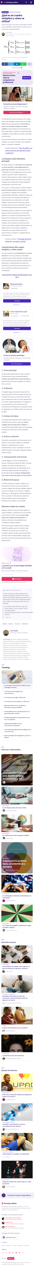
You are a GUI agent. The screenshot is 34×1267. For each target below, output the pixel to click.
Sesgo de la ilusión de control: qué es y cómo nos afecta (16, 1183)
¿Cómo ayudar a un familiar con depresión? (15, 1154)
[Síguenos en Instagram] (13, 1252)
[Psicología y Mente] (11, 2)
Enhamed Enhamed (16, 284)
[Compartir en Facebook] (5, 64)
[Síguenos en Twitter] (6, 1252)
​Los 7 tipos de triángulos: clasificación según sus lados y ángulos (16, 926)
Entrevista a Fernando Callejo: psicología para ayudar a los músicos (17, 1096)
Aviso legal (10, 1264)
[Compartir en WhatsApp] (23, 64)
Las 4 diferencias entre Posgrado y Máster (15, 835)
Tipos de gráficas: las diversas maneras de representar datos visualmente (18, 150)
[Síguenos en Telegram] (19, 1252)
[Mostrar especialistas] (4, 1195)
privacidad (16, 1264)
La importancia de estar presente (13, 1056)
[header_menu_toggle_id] (1, 2)
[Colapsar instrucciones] (30, 590)
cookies (22, 1264)
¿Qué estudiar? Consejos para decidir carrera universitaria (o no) (15, 775)
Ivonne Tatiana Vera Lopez (18, 312)
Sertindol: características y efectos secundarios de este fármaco (13, 1125)
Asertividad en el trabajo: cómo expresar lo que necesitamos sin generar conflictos (16, 967)
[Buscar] (26, 2)
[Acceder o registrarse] (31, 2)
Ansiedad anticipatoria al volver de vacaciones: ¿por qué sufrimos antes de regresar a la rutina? (15, 998)
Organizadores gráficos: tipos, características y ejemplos (15, 863)
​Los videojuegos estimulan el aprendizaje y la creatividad (16, 897)
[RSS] (22, 1252)
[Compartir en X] (11, 64)
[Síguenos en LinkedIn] (9, 1252)
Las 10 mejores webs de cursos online (14, 808)
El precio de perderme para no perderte (15, 1028)
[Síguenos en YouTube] (16, 1252)
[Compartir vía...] (29, 64)
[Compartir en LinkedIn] (17, 64)
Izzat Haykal (9, 32)
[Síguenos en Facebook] (3, 1252)
